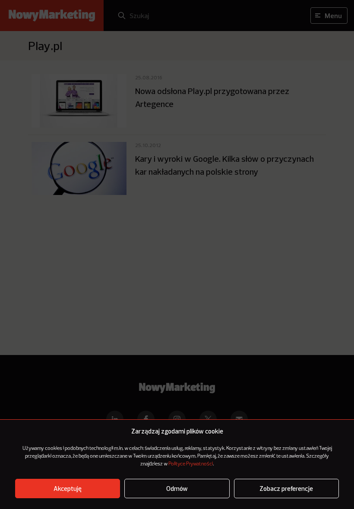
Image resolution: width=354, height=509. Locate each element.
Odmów (177, 488)
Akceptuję (68, 488)
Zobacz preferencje (286, 488)
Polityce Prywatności (190, 464)
